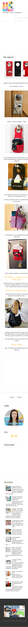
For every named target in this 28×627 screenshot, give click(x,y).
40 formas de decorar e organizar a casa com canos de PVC (17, 498)
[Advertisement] (14, 36)
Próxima (19, 397)
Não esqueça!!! (8, 57)
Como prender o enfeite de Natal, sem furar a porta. (17, 583)
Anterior (12, 397)
